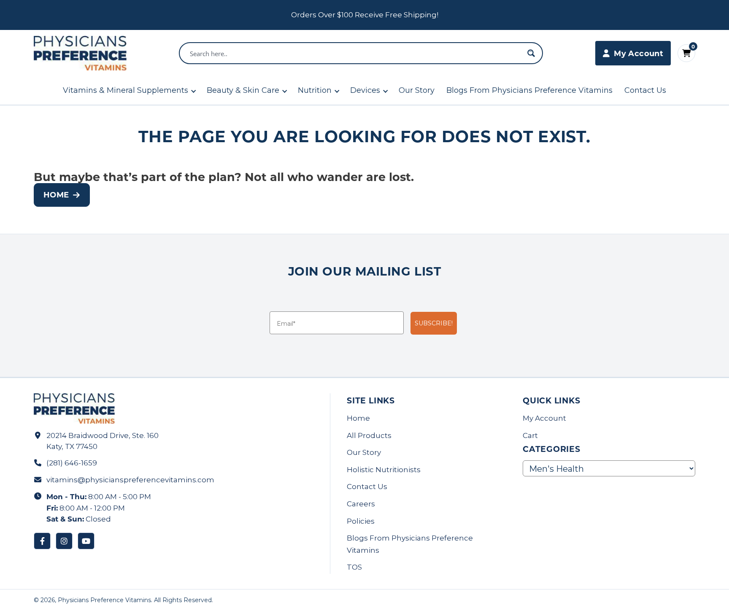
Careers (361, 504)
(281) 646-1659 (71, 463)
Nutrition (315, 90)
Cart (530, 435)
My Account (544, 418)
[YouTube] (86, 541)
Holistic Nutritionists (384, 469)
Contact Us (645, 90)
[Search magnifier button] (531, 53)
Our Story (417, 90)
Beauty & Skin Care (243, 90)
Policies (361, 521)
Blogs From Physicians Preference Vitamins (529, 90)
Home (56, 194)
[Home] (80, 53)
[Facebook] (42, 541)
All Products (369, 435)
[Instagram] (64, 541)
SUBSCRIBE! (434, 323)
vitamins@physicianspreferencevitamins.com (130, 480)
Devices (365, 90)
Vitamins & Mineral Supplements (125, 90)
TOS (354, 567)
